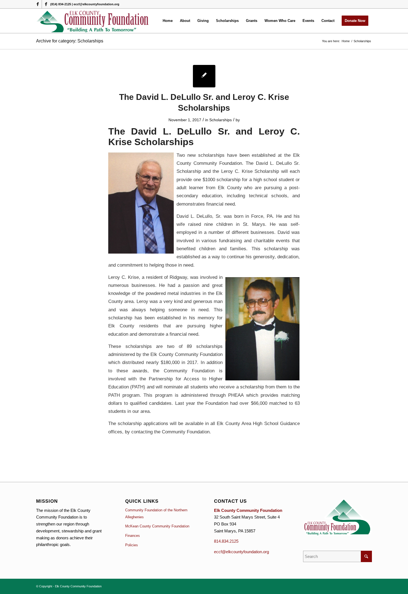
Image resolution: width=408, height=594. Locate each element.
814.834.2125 (226, 541)
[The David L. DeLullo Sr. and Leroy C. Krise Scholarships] (204, 76)
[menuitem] (167, 21)
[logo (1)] (93, 21)
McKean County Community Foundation (157, 526)
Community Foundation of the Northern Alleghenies (156, 513)
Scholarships (220, 120)
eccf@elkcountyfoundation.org (241, 551)
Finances (132, 536)
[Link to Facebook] (38, 4)
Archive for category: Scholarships (69, 41)
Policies (131, 545)
